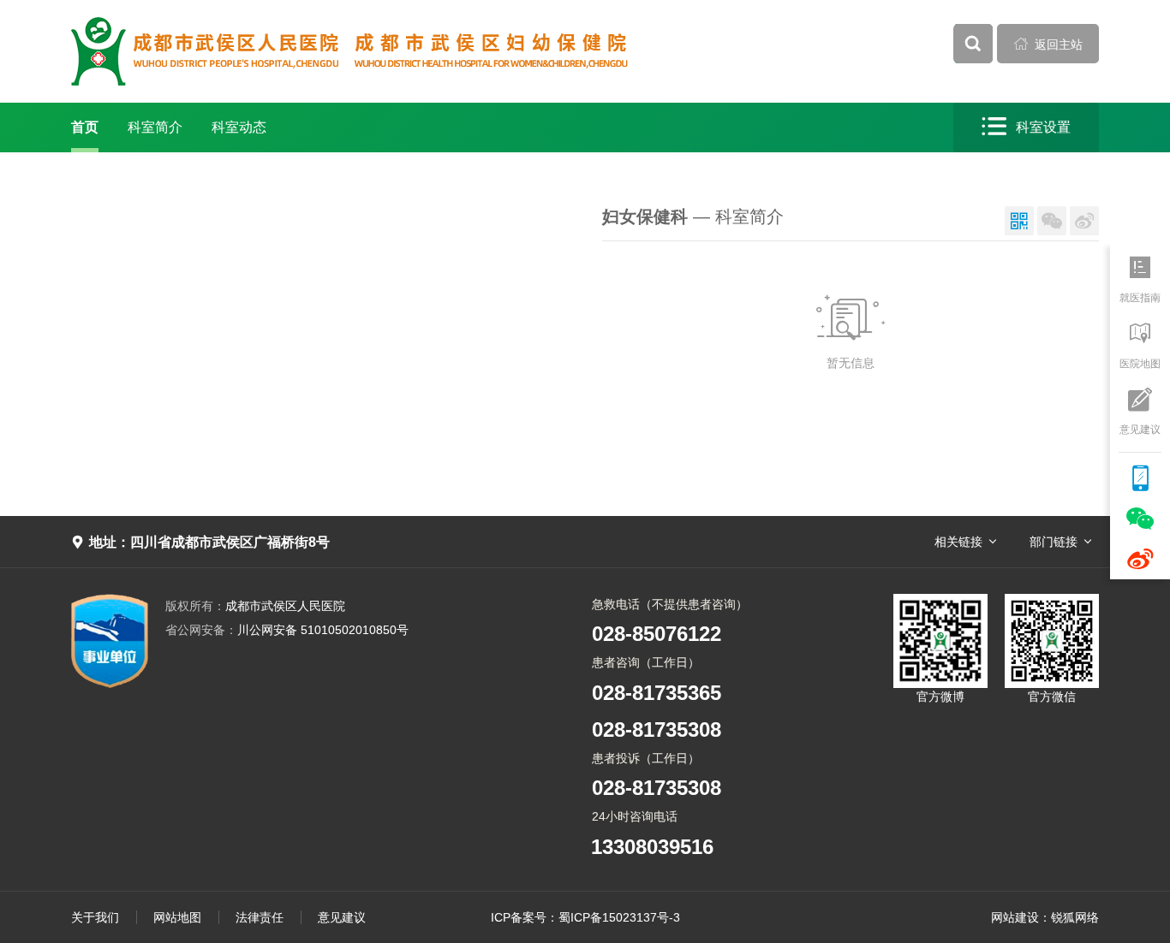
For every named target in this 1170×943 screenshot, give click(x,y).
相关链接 (958, 542)
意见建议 (342, 917)
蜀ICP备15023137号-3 (619, 917)
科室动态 (239, 127)
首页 (84, 127)
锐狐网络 (1075, 917)
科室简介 (155, 127)
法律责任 (260, 917)
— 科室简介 (693, 216)
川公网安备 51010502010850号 (287, 630)
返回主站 (1048, 44)
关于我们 (95, 917)
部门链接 (1053, 542)
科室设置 (1026, 126)
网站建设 (1015, 917)
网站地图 (177, 917)
